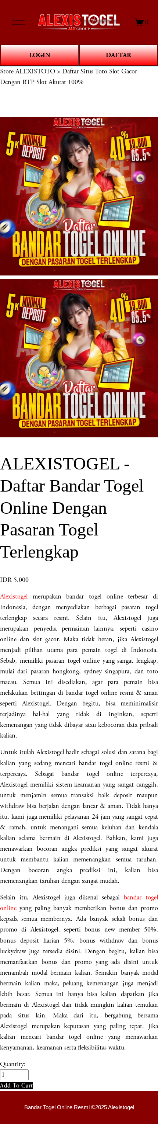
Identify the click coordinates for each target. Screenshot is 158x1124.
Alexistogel (14, 596)
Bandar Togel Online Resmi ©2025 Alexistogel (79, 1107)
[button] (16, 1085)
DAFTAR (118, 55)
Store (7, 71)
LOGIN (39, 55)
